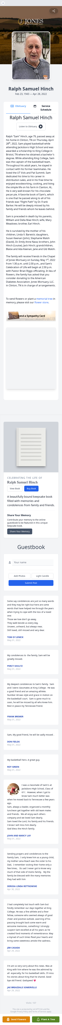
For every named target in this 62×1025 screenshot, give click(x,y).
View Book (15, 488)
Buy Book (31, 488)
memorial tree (44, 298)
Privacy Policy (22, 1011)
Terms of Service (39, 1011)
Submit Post (31, 582)
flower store (41, 302)
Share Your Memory (20, 531)
